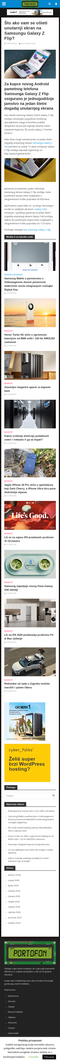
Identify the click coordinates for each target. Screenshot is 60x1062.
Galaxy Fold (41, 209)
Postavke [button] (34, 1056)
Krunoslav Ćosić (28, 43)
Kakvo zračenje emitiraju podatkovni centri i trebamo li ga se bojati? (26, 438)
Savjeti (11, 1006)
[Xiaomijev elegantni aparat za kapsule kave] (30, 364)
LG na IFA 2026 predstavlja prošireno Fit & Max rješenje (28, 636)
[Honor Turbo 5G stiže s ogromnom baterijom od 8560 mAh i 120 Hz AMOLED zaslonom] (30, 312)
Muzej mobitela (15, 1011)
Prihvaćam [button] (49, 1057)
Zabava (11, 1017)
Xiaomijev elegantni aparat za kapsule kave (27, 389)
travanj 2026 (14, 896)
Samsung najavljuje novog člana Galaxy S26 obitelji (28, 588)
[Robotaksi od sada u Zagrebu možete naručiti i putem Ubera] (30, 661)
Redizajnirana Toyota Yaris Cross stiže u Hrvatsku (31, 811)
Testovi (11, 1028)
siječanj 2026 (14, 912)
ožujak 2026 (14, 901)
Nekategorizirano (13, 274)
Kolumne (12, 1022)
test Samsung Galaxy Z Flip (37, 229)
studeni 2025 (14, 923)
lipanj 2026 (13, 885)
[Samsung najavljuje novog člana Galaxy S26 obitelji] (30, 563)
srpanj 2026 (14, 880)
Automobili (13, 1033)
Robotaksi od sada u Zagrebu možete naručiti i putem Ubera (27, 685)
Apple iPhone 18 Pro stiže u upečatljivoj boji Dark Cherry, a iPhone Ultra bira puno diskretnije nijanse (30, 488)
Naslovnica (13, 996)
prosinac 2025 (15, 917)
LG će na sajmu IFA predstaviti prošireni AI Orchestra (29, 539)
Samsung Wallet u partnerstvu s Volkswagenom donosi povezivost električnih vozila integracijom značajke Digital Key (28, 284)
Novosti (8, 331)
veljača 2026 (14, 906)
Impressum (9, 989)
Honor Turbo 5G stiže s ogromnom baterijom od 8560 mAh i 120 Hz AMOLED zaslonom (29, 338)
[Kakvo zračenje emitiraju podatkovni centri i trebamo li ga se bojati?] (30, 413)
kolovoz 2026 (14, 874)
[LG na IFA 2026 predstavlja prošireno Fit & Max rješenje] (30, 612)
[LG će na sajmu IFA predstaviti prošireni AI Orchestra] (30, 515)
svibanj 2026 (14, 890)
